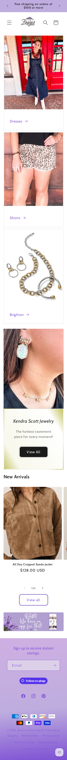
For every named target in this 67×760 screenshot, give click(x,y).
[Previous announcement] (7, 6)
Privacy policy (51, 735)
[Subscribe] (54, 665)
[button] (9, 23)
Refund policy (29, 735)
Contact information (35, 749)
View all (33, 600)
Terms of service (24, 742)
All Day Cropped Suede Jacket (33, 564)
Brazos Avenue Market (32, 730)
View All (33, 452)
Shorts (15, 218)
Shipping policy (48, 742)
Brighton (17, 315)
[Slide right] (42, 588)
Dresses (16, 121)
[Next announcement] (60, 6)
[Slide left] (24, 588)
